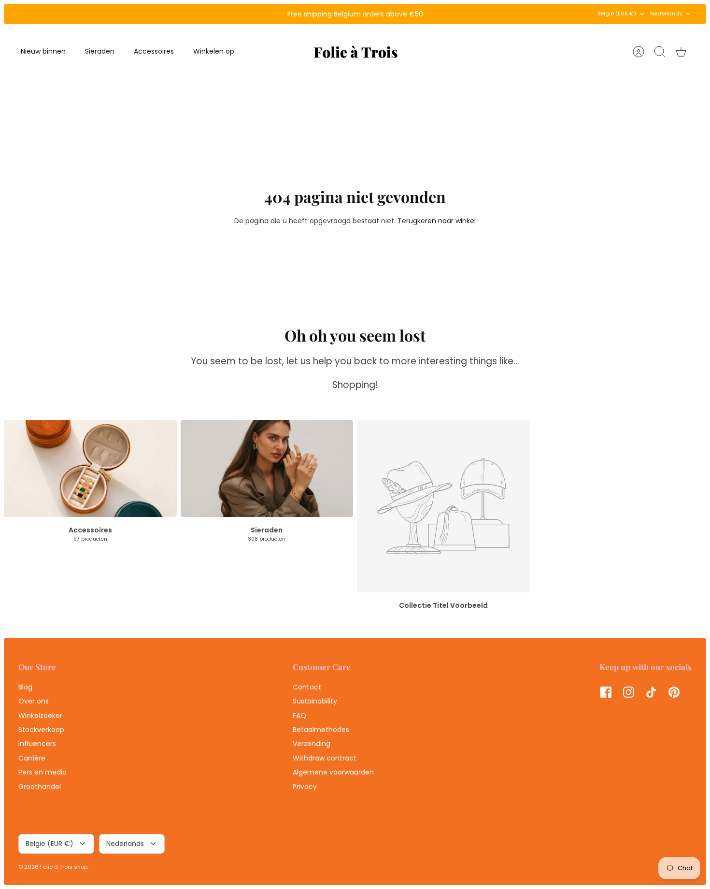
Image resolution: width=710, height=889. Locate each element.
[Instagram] (628, 692)
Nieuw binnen (43, 51)
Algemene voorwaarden (333, 772)
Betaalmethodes (321, 729)
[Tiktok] (651, 692)
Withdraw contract (324, 758)
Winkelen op (213, 51)
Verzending (311, 743)
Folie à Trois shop (63, 867)
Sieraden (99, 51)
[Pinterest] (674, 692)
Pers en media (42, 772)
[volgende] (481, 14)
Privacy (305, 786)
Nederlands (666, 13)
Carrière (31, 758)
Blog (25, 687)
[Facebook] (606, 692)
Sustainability (315, 701)
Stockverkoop (41, 729)
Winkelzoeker (40, 715)
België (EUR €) (616, 13)
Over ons (33, 701)
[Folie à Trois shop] (355, 52)
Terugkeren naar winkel (437, 221)
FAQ (299, 715)
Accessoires (154, 51)
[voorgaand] (229, 14)
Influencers (37, 743)
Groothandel (39, 786)
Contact (307, 687)
